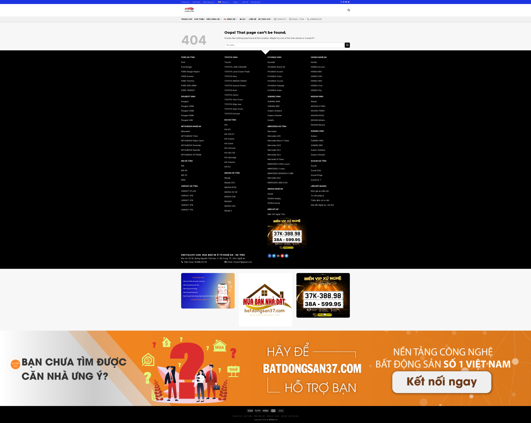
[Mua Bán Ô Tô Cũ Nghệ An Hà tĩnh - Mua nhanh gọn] (197, 10)
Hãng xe (225, 2)
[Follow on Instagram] (343, 2)
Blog (235, 2)
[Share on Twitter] (274, 256)
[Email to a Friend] (278, 256)
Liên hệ (245, 2)
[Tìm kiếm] (349, 10)
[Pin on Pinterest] (282, 256)
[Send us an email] (348, 2)
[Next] (345, 295)
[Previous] (300, 295)
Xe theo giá (255, 2)
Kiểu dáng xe (208, 2)
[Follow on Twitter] (346, 2)
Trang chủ (185, 2)
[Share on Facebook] (270, 256)
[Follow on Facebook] (341, 2)
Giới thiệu (196, 2)
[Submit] (347, 45)
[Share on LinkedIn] (286, 256)
